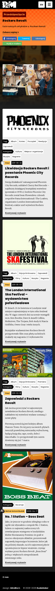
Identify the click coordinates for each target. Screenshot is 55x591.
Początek (32, 141)
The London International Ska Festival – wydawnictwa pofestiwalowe (25, 296)
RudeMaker (42, 588)
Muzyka (6, 156)
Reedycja (42, 141)
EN (41, 4)
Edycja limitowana (27, 273)
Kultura (19, 151)
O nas (6, 577)
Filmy (18, 278)
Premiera (42, 382)
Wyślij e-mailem (13, 43)
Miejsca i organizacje (33, 151)
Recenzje (20, 505)
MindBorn (15, 588)
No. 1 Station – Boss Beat (24, 516)
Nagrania (16, 156)
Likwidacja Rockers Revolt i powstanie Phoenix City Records (27, 172)
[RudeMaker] (9, 4)
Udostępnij (11, 38)
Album (14, 141)
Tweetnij (25, 38)
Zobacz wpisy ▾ (11, 32)
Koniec (22, 141)
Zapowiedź (8, 146)
